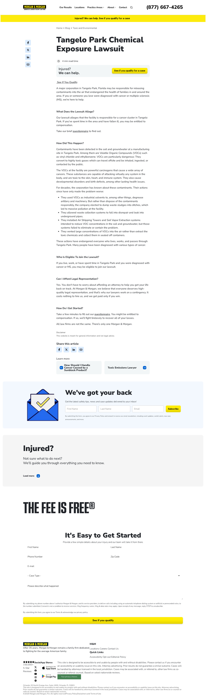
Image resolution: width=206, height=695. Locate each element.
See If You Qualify (66, 82)
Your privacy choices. (69, 676)
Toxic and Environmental (85, 28)
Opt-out (107, 657)
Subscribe (173, 408)
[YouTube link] (35, 673)
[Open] (131, 7)
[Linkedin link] (35, 680)
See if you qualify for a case (129, 71)
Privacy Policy (99, 416)
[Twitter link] (35, 667)
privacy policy (82, 612)
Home (59, 28)
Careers (103, 648)
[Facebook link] (35, 670)
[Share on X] (28, 50)
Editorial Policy (118, 657)
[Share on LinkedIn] (28, 57)
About (110, 7)
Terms (58, 612)
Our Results (65, 7)
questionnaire (80, 131)
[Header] (34, 7)
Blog (67, 28)
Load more (28, 475)
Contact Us (113, 648)
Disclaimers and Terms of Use (89, 694)
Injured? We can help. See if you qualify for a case (102, 18)
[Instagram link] (35, 677)
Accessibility (96, 657)
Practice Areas (94, 7)
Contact (123, 7)
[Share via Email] (28, 64)
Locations (80, 7)
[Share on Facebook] (28, 42)
